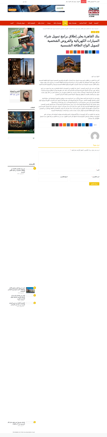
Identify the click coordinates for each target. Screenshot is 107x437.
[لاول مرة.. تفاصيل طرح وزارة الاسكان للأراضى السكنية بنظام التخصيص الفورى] (30, 298)
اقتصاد (90, 23)
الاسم (97, 170)
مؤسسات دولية (72, 23)
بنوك (65, 23)
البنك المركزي (83, 23)
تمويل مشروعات (21, 23)
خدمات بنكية (41, 23)
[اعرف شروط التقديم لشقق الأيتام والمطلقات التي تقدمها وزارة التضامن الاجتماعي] (30, 290)
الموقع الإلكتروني (64, 176)
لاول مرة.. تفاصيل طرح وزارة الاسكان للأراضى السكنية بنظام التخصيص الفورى (18, 297)
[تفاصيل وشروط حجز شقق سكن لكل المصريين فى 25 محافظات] (30, 424)
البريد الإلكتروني (95, 176)
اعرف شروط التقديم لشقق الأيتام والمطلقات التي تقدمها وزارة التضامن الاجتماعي (16, 289)
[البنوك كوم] (93, 12)
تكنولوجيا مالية (31, 23)
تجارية (93, 32)
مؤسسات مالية (57, 23)
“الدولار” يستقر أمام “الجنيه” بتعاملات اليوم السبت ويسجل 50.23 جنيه (65, 1)
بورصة (49, 23)
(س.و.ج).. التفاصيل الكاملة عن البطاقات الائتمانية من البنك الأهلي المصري (17, 170)
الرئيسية (96, 23)
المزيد (11, 23)
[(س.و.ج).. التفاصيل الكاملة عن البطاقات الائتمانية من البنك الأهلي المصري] (30, 227)
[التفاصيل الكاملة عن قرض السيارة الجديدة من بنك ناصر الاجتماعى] (30, 361)
